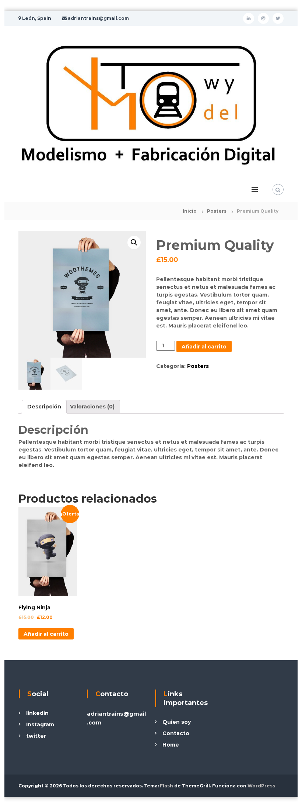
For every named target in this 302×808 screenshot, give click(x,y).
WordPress (261, 785)
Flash (166, 785)
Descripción (44, 406)
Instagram (40, 724)
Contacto (175, 733)
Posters (216, 211)
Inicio (190, 211)
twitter (36, 736)
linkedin (37, 713)
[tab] (44, 407)
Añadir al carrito (204, 346)
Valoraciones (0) (92, 406)
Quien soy (176, 722)
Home (170, 744)
